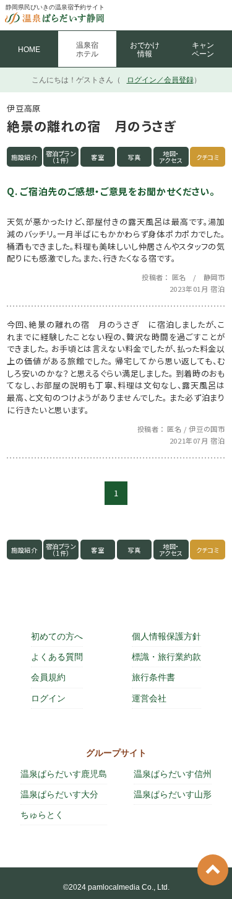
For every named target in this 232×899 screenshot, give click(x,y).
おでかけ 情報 (145, 49)
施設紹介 (24, 157)
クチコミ (208, 157)
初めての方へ (57, 636)
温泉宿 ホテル (87, 49)
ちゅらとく (42, 815)
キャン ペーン (203, 49)
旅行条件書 (153, 677)
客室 (97, 157)
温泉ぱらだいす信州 (173, 774)
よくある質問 (57, 657)
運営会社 (149, 698)
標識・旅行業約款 (166, 657)
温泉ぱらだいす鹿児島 (63, 774)
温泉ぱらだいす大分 (59, 794)
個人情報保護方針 (166, 636)
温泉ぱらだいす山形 (173, 794)
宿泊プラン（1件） (61, 157)
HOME (29, 49)
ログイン (48, 698)
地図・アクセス (171, 157)
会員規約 (48, 677)
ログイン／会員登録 (160, 80)
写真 (133, 157)
